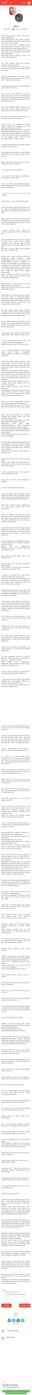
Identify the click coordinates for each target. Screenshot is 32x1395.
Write (23, 3)
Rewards (16, 1315)
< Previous (6, 1305)
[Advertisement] (16, 706)
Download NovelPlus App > (25, 1305)
